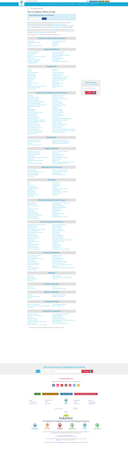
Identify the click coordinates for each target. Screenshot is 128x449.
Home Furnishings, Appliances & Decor (62, 264)
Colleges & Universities (57, 315)
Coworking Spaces (32, 63)
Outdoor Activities (51, 284)
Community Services (57, 229)
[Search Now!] (44, 19)
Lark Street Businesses (57, 241)
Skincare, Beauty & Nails (33, 296)
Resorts (29, 44)
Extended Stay (56, 42)
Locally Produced (56, 193)
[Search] (75, 408)
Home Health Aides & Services (35, 163)
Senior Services (31, 233)
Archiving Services (57, 127)
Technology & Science (57, 126)
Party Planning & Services (58, 132)
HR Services (55, 100)
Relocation (30, 55)
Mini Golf (54, 287)
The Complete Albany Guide (37, 8)
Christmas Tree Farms (32, 187)
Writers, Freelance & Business (34, 127)
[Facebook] (53, 385)
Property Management (33, 61)
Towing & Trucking (57, 106)
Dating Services (56, 247)
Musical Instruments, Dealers (34, 132)
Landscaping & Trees (57, 260)
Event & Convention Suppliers (59, 171)
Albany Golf (30, 287)
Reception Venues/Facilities (59, 207)
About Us (90, 400)
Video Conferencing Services (34, 130)
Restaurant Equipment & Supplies (36, 121)
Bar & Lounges (31, 277)
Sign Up (90, 92)
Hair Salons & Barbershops (59, 295)
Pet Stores (54, 195)
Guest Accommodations (58, 213)
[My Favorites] (87, 1)
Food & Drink (52, 4)
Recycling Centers (56, 246)
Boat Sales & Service (32, 226)
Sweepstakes (91, 402)
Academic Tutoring (32, 320)
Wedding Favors (56, 209)
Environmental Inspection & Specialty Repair (63, 267)
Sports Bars (30, 280)
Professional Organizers (33, 244)
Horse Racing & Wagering (33, 87)
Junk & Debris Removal (58, 258)
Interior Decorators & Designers (35, 258)
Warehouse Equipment (33, 117)
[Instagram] (66, 385)
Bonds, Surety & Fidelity (33, 304)
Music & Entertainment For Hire (35, 171)
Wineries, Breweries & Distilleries (60, 77)
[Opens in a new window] (35, 426)
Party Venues (30, 176)
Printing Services (31, 115)
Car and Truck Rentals (33, 230)
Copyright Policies (73, 436)
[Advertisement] (64, 347)
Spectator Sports (31, 77)
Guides (79, 4)
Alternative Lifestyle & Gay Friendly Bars (62, 277)
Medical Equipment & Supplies (60, 157)
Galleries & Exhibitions (57, 72)
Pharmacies (30, 159)
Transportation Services (33, 97)
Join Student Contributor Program (86, 394)
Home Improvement (51, 253)
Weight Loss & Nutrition (33, 154)
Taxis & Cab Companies (33, 236)
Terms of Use (67, 436)
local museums (56, 25)
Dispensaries (30, 196)
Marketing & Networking (33, 106)
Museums (29, 71)
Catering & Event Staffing (33, 140)
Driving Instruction (32, 318)
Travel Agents (30, 240)
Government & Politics (33, 241)
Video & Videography (32, 114)
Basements (55, 266)
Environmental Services (58, 115)
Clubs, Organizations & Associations (36, 229)
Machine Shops (56, 117)
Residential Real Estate (33, 52)
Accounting (30, 307)
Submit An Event (66, 394)
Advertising (30, 95)
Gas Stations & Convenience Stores (36, 224)
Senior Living (30, 58)
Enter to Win (94, 4)
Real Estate (48, 403)
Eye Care (29, 162)
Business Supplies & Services (59, 124)
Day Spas (29, 295)
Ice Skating (55, 81)
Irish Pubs (54, 278)
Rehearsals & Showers (33, 213)
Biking (53, 87)
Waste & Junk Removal (33, 249)
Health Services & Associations (35, 232)
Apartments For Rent (57, 53)
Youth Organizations (57, 226)
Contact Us (77, 403)
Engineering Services (32, 118)
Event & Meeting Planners (58, 174)
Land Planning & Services (33, 124)
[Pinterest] (62, 385)
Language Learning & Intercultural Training (63, 320)
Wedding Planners (32, 212)
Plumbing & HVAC (32, 261)
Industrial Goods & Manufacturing (36, 101)
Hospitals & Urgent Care (33, 151)
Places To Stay (33, 402)
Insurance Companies (58, 112)
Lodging (60, 4)
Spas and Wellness (51, 292)
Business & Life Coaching (58, 95)
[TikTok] (70, 385)
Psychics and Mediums (33, 247)
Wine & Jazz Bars (56, 275)
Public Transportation (57, 236)
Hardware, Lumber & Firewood (60, 188)
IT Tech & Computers (57, 103)
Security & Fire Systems (33, 263)
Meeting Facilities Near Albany (60, 170)
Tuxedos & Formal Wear (58, 206)
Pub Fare (29, 143)
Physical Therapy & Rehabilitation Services (63, 162)
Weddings (73, 4)
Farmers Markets (31, 193)
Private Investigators (57, 114)
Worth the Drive (31, 75)
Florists (29, 182)
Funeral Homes (56, 244)
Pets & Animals (56, 232)
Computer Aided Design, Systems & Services (63, 130)
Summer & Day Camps (58, 74)
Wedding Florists (31, 204)
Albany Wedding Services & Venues (51, 200)
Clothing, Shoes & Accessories (59, 191)
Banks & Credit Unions (58, 306)
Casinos (29, 84)
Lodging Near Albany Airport (34, 45)
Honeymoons (30, 210)
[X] (74, 385)
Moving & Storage (56, 101)
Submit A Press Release (50, 394)
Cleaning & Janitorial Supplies (35, 112)
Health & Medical (51, 148)
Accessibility (60, 442)
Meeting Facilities (31, 170)
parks (62, 25)
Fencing (29, 266)
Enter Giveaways (93, 1)
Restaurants (51, 137)
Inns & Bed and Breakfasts (58, 41)
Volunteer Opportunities (58, 230)
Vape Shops (30, 190)
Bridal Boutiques (56, 210)
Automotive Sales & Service (59, 224)
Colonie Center (31, 185)
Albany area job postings (40, 32)
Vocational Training (57, 321)
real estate (52, 29)
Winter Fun (55, 71)
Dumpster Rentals (32, 269)
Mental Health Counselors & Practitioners (37, 157)
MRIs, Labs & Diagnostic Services (60, 163)
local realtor (69, 29)
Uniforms (54, 187)
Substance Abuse (56, 159)
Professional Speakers (32, 174)
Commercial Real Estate (58, 52)
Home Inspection (56, 257)
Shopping (51, 180)
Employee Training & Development (36, 120)
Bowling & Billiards (57, 75)
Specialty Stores (31, 191)
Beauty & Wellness (31, 203)
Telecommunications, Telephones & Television (64, 129)
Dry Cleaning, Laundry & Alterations (61, 249)
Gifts (28, 184)
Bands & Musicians (32, 278)
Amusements (30, 80)
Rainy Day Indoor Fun (33, 83)
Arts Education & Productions (34, 315)
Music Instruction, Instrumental (60, 314)
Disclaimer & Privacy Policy (60, 436)
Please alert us (58, 439)
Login (107, 1)
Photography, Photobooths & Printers (37, 104)
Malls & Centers (56, 182)
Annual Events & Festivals (58, 80)
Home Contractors (32, 257)
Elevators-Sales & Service (33, 126)
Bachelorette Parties (32, 216)
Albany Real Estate (51, 49)
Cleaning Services (31, 227)
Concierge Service (32, 246)
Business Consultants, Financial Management (39, 306)
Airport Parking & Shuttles (34, 103)
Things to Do (52, 66)
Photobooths (55, 215)
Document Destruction (33, 129)
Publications (55, 108)
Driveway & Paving (57, 255)
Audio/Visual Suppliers (33, 173)
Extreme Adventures (57, 83)
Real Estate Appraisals (57, 58)
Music (28, 207)
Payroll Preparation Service (59, 304)
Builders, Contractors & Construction (36, 56)
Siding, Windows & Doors (58, 263)
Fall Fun (29, 81)
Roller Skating (31, 78)
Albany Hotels (30, 41)
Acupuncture (55, 160)
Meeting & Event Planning (51, 167)
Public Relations (31, 109)
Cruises (29, 69)
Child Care (30, 317)
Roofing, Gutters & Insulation (59, 261)
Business (86, 4)
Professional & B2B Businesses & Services (51, 93)
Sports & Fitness (56, 233)
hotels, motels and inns (56, 27)
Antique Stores (56, 190)
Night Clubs (30, 275)
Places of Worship (56, 227)
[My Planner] (78, 385)
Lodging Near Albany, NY (33, 42)
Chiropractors (55, 153)
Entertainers (55, 212)
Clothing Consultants (32, 188)
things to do (43, 25)
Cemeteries (55, 243)
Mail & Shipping (31, 111)
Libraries (29, 243)
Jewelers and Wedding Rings (34, 215)
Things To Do (43, 4)
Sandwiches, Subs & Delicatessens (61, 141)
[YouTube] (58, 385)
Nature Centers (31, 288)
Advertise (101, 1)
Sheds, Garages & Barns (33, 267)
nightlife (36, 25)
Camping (54, 45)
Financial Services (51, 302)
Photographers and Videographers (61, 203)
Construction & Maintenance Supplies (62, 118)
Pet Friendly (55, 44)
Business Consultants (57, 97)
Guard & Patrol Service (33, 123)
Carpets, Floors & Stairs (33, 264)
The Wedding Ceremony (33, 218)
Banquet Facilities (56, 173)
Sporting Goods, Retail (33, 195)
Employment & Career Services (60, 98)
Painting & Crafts (31, 89)
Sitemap (66, 411)
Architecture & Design (33, 98)
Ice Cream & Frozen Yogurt (34, 144)
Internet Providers (56, 121)
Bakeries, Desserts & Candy (34, 141)
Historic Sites (55, 69)
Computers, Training (32, 314)
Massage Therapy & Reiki (58, 296)
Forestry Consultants (57, 123)
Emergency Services (32, 238)
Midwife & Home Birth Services (35, 160)
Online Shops (55, 184)
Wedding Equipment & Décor (59, 216)
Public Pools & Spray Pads (58, 288)
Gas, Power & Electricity (33, 100)
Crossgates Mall (56, 185)
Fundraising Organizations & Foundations (63, 240)
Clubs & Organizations (57, 86)
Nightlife (51, 273)
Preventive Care (31, 156)
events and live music (57, 24)
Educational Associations (58, 318)
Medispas (29, 298)
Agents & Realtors (31, 53)
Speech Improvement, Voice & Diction (37, 324)
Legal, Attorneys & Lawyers (59, 104)
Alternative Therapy (57, 156)
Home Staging (56, 59)
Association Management (34, 59)
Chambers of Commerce (58, 238)
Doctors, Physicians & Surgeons (60, 151)
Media (29, 108)
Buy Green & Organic (32, 235)
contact (73, 442)
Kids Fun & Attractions (33, 72)
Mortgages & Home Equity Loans (60, 61)
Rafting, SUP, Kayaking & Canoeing (36, 86)
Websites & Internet (57, 109)
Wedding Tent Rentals (33, 209)
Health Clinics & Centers (58, 154)
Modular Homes (56, 56)
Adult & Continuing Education (60, 323)
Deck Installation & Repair (34, 255)
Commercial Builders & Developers (61, 55)
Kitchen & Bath (31, 260)
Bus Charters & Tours (32, 133)
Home (28, 8)
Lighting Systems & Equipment (60, 120)
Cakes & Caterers (56, 204)
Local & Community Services (51, 222)
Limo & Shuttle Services (33, 206)
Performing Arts (31, 74)
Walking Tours (55, 84)
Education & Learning (51, 311)
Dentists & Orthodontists (33, 153)
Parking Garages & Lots (58, 235)
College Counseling (57, 317)
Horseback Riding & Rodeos (59, 78)
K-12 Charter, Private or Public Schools (37, 321)
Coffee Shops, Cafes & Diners (59, 140)
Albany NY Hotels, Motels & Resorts (51, 38)
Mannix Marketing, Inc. (85, 431)
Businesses (77, 400)
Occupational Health (57, 111)
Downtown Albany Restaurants (60, 143)
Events (66, 4)
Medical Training (31, 323)
